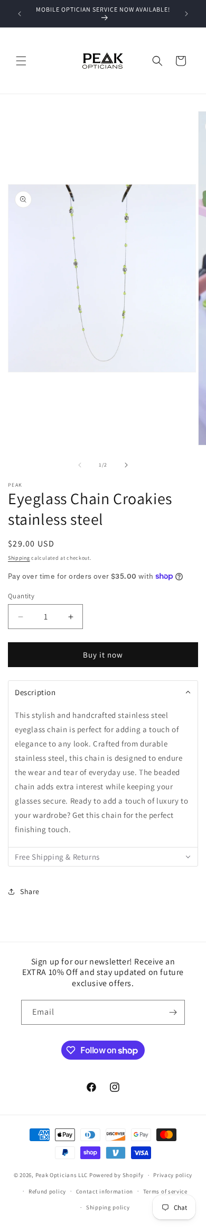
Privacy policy (172, 1175)
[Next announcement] (186, 13)
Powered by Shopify (116, 1175)
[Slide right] (126, 465)
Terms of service (165, 1191)
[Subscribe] (172, 1012)
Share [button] (30, 891)
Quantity (21, 595)
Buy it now (103, 655)
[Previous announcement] (19, 13)
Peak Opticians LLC (61, 1175)
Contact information (104, 1191)
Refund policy (47, 1191)
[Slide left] (79, 465)
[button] (21, 60)
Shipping (19, 557)
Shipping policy (108, 1207)
